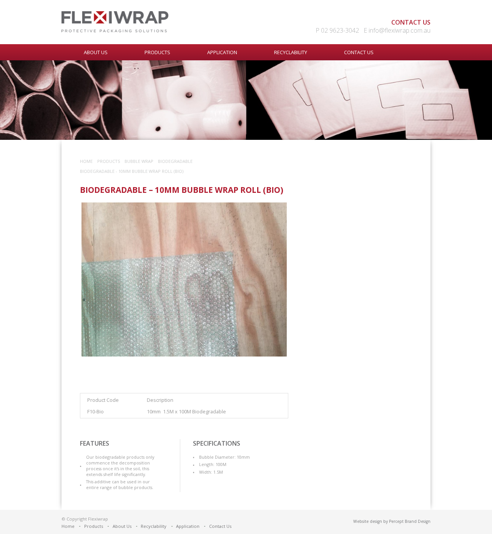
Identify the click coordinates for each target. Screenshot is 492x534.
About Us (96, 52)
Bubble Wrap (139, 161)
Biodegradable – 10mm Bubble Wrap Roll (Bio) (181, 189)
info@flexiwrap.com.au (399, 30)
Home (86, 161)
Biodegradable (175, 161)
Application (222, 52)
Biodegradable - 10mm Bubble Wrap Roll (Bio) (131, 171)
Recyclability (290, 52)
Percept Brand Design (409, 521)
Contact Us (359, 52)
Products (157, 52)
